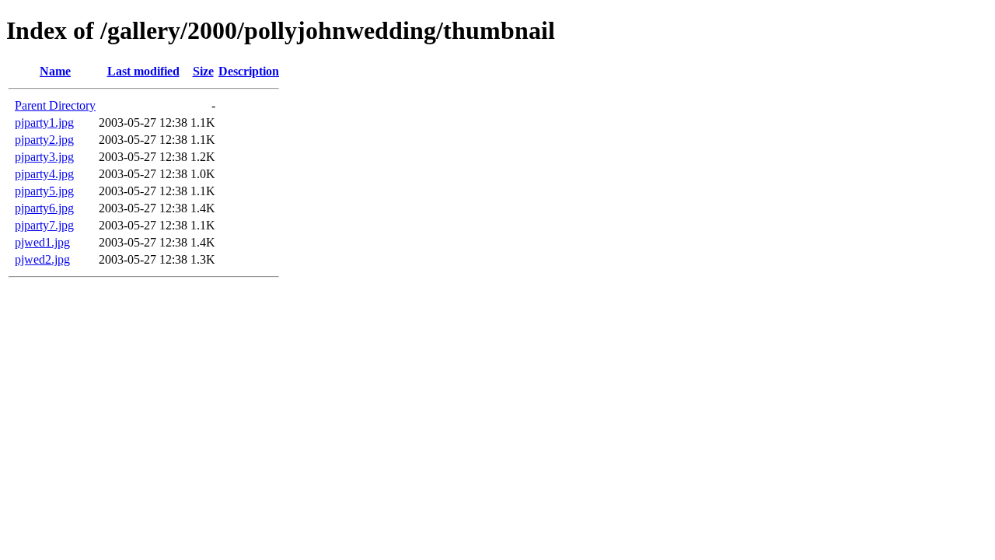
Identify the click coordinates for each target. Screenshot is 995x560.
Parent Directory (55, 105)
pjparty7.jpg (44, 225)
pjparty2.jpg (44, 139)
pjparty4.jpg (44, 173)
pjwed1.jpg (42, 242)
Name (55, 71)
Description (248, 71)
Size (203, 71)
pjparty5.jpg (44, 191)
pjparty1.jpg (44, 122)
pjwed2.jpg (42, 259)
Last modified (143, 71)
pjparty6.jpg (44, 208)
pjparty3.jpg (44, 156)
